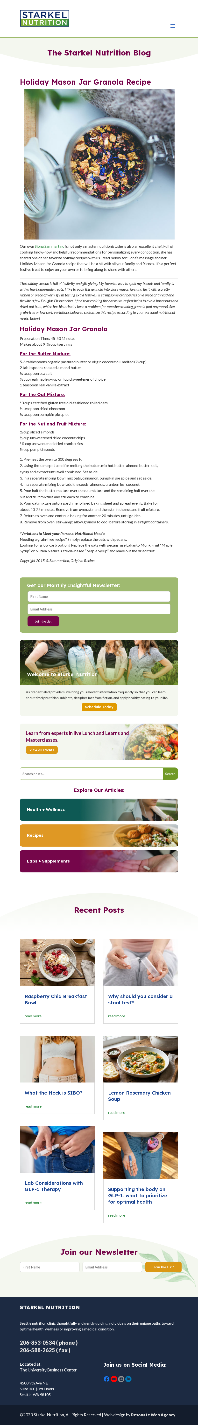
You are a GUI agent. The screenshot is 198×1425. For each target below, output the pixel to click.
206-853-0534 (37, 1342)
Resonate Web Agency (153, 1414)
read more (33, 1016)
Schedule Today (99, 707)
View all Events (41, 750)
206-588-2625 (37, 1350)
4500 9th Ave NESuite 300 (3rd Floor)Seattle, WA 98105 (37, 1389)
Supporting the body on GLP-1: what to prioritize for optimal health (137, 1195)
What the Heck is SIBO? (54, 1093)
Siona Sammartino (49, 246)
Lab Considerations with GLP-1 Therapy (54, 1186)
